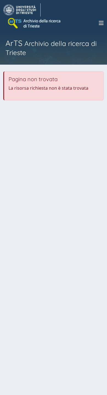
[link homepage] (22, 10)
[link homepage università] (34, 23)
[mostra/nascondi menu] (101, 23)
